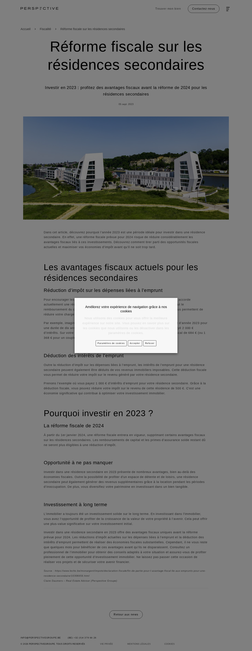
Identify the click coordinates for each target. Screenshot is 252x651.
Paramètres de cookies (111, 343)
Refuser (149, 343)
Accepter (135, 343)
